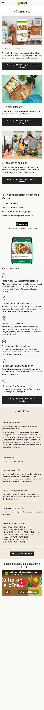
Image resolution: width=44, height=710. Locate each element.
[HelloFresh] (22, 3)
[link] (22, 554)
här (22, 461)
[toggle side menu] (3, 3)
